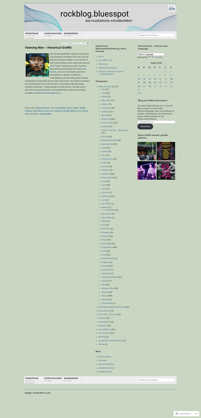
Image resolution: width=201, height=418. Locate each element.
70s (103, 93)
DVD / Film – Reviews (107, 314)
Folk (103, 148)
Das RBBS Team (105, 60)
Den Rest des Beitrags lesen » (48, 93)
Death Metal (110, 210)
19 (150, 82)
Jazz (104, 189)
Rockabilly (106, 270)
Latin (104, 200)
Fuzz (104, 155)
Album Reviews (42, 108)
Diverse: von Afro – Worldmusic (115, 130)
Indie (104, 181)
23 (171, 82)
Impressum (103, 64)
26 (150, 86)
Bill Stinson (38, 111)
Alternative (106, 100)
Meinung (102, 337)
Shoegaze (106, 273)
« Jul (139, 93)
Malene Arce (76, 111)
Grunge (105, 166)
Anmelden (102, 360)
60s (103, 89)
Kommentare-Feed (106, 368)
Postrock (105, 236)
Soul (104, 285)
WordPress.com (105, 372)
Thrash (101, 344)
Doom (104, 137)
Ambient (105, 104)
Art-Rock (105, 112)
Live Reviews (104, 333)
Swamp (105, 299)
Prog (104, 240)
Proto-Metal (106, 244)
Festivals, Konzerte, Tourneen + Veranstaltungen (111, 73)
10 (139, 79)
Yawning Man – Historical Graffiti (48, 47)
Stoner (76, 108)
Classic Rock (107, 123)
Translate (158, 57)
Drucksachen (104, 311)
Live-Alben (106, 204)
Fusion (104, 151)
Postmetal (106, 232)
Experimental (107, 144)
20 (155, 82)
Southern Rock (108, 288)
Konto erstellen (104, 357)
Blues (104, 115)
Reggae (105, 262)
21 (160, 82)
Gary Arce (49, 111)
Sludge (105, 281)
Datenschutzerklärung (107, 68)
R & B (104, 255)
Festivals (102, 318)
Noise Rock (106, 218)
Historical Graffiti (62, 111)
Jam (52, 108)
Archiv (101, 56)
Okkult (104, 221)
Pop (103, 225)
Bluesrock (106, 119)
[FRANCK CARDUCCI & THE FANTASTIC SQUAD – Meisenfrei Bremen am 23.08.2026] (146, 170)
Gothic (104, 163)
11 (144, 79)
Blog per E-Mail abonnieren (152, 100)
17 (139, 82)
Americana (106, 108)
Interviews (102, 326)
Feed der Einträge (106, 364)
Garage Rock (107, 159)
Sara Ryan (34, 114)
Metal (104, 207)
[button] (37, 65)
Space (104, 292)
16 (171, 79)
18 (144, 82)
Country (105, 126)
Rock (69, 108)
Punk (104, 251)
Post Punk (106, 229)
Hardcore (106, 170)
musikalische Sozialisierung (110, 341)
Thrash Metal (107, 303)
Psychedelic (60, 108)
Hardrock (105, 174)
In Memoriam (103, 322)
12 (150, 79)
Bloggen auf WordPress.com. (38, 393)
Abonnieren (71, 34)
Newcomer (106, 214)
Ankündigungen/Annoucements (111, 307)
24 (139, 86)
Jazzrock (105, 192)
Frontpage (31, 35)
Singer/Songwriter (109, 277)
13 (155, 79)
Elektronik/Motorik (109, 140)
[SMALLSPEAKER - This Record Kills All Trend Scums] (166, 170)
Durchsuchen (53, 34)
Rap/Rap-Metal (108, 258)
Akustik (105, 97)
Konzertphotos (104, 329)
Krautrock (106, 196)
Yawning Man (45, 114)
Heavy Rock (107, 178)
